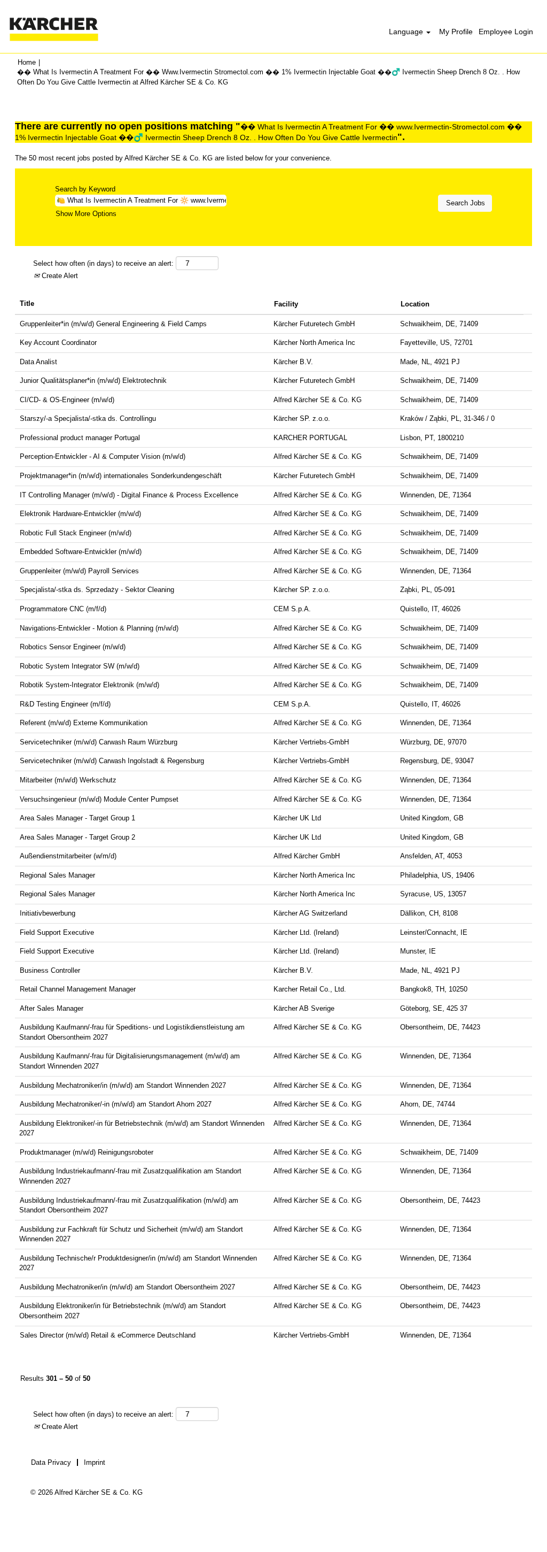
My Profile (456, 31)
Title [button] (27, 303)
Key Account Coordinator (58, 343)
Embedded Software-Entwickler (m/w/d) (81, 552)
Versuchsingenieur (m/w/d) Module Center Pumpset (99, 799)
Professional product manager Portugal (80, 438)
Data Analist (38, 362)
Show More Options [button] (86, 214)
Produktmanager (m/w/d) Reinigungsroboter (86, 1152)
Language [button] (407, 31)
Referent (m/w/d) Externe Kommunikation (83, 723)
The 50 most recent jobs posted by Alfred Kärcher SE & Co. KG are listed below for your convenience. (173, 158)
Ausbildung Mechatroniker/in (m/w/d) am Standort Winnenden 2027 (123, 1085)
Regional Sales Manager (57, 875)
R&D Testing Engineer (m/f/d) (65, 704)
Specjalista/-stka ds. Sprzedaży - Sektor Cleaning (97, 590)
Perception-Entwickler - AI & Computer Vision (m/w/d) (102, 456)
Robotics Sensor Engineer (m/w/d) (73, 647)
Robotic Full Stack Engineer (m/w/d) (75, 533)
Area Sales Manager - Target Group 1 (77, 818)
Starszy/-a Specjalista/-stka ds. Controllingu (88, 418)
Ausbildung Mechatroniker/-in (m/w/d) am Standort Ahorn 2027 (116, 1104)
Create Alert (59, 276)
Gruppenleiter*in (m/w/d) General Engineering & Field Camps (113, 324)
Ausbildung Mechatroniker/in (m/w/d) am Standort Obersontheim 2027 (127, 1287)
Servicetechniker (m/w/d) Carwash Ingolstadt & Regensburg (112, 761)
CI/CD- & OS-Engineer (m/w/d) (67, 400)
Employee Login (506, 31)
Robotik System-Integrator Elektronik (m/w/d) (89, 685)
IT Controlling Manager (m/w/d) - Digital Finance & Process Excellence (129, 495)
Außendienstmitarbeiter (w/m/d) (68, 856)
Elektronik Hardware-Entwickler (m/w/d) (80, 514)
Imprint (94, 1462)
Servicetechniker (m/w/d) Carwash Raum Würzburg (98, 742)
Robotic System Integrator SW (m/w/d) (79, 666)
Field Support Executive (57, 932)
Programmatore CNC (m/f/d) (63, 609)
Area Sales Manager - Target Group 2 (77, 837)
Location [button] (415, 304)
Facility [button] (286, 304)
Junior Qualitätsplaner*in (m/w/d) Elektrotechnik (93, 381)
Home (27, 62)
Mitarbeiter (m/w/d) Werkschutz (68, 780)
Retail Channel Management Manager (78, 989)
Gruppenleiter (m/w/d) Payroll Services (79, 571)
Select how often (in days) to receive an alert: (103, 263)
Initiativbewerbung (47, 913)
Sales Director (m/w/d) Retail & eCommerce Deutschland (108, 1335)
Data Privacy (51, 1462)
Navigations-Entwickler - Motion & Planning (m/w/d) (99, 628)
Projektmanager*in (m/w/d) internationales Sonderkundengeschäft (121, 476)
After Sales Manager (51, 1008)
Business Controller (50, 970)
